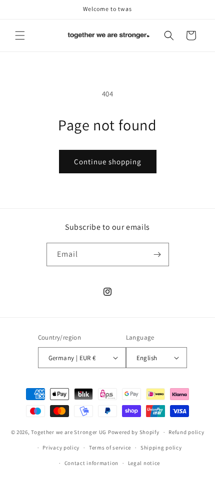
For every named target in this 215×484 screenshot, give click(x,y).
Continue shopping (108, 161)
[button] (20, 35)
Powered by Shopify (134, 432)
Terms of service (110, 447)
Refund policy (186, 432)
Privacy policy (61, 447)
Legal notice (144, 463)
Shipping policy (161, 447)
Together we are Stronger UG (68, 432)
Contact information (91, 463)
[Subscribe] (157, 254)
